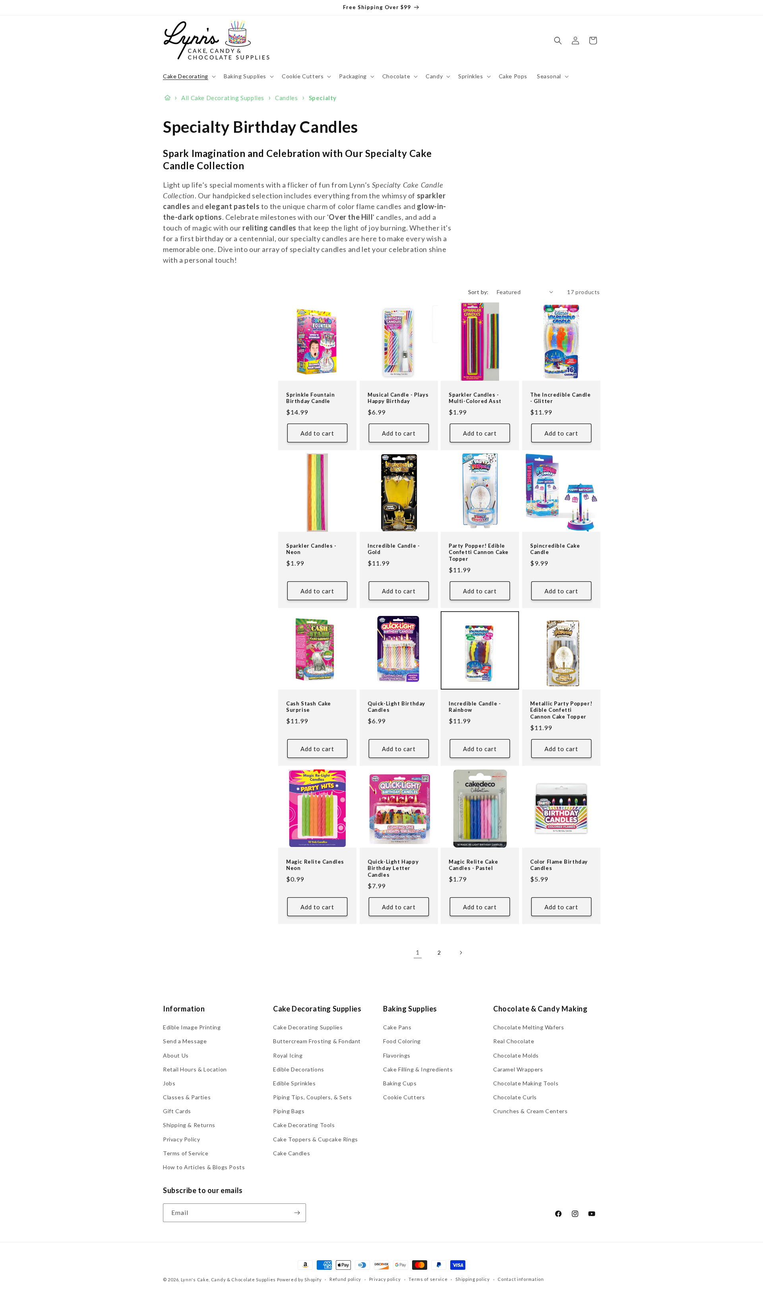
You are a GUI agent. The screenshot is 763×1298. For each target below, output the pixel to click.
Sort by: (478, 292)
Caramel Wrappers (518, 1069)
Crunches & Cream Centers (530, 1111)
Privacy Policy (181, 1139)
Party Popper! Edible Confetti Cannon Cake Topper (479, 552)
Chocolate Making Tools (525, 1083)
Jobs (169, 1083)
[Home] (167, 98)
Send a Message (185, 1041)
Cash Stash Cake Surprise (308, 706)
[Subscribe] (297, 1212)
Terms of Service (186, 1153)
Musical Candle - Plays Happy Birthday (398, 397)
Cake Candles (291, 1153)
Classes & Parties (187, 1097)
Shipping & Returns (189, 1125)
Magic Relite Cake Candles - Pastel (473, 864)
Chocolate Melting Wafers (528, 1027)
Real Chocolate (513, 1041)
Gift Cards (177, 1111)
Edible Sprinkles (294, 1083)
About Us (176, 1055)
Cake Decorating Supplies (308, 1027)
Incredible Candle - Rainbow (475, 706)
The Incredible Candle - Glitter (560, 397)
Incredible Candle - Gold (394, 549)
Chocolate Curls (515, 1097)
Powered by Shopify (299, 1279)
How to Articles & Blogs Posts (204, 1167)
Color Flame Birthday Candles (559, 864)
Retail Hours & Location (195, 1069)
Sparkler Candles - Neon (311, 549)
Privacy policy (385, 1279)
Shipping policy (472, 1279)
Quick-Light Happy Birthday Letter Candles (393, 868)
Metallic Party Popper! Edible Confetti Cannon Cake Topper (561, 710)
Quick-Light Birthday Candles (396, 706)
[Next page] (460, 952)
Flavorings (397, 1055)
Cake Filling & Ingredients (418, 1069)
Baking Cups (400, 1083)
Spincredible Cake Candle (555, 549)
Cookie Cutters (404, 1097)
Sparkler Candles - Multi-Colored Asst (475, 397)
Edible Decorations (298, 1069)
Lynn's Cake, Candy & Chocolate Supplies (228, 1279)
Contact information (521, 1279)
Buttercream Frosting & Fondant (317, 1041)
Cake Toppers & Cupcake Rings (315, 1139)
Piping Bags (289, 1111)
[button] (188, 76)
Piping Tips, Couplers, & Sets (312, 1097)
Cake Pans (397, 1027)
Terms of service (428, 1279)
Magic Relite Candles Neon (315, 864)
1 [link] (418, 952)
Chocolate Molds (516, 1055)
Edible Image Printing (192, 1027)
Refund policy (345, 1279)
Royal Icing (288, 1055)
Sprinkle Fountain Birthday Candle (310, 397)
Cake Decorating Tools (304, 1125)
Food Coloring (402, 1041)
